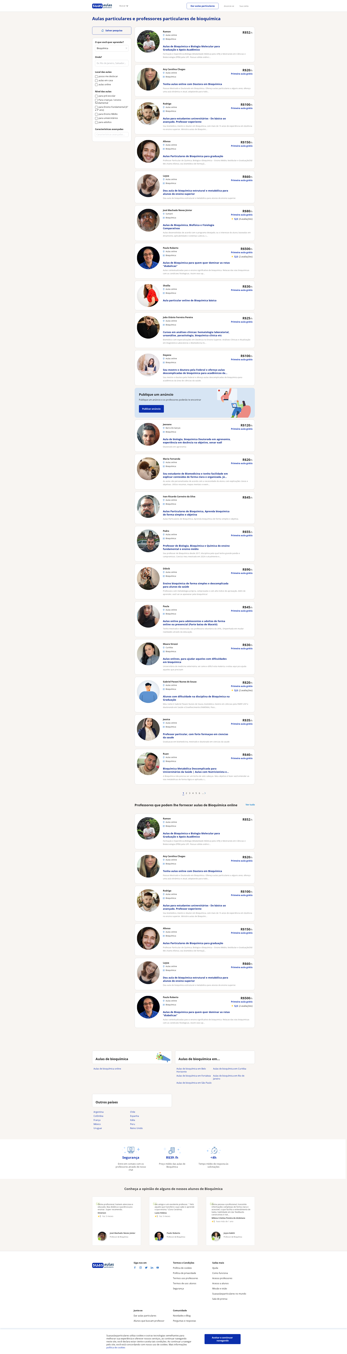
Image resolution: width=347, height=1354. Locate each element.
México (97, 1124)
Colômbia (98, 1115)
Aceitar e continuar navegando (222, 1339)
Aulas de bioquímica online (107, 1068)
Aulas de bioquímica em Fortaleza (193, 1075)
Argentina (99, 1111)
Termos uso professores (185, 1278)
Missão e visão (219, 1288)
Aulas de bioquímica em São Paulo (194, 1082)
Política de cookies (182, 1267)
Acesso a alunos (220, 1283)
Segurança (178, 1288)
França (97, 1120)
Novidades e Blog (182, 1315)
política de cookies (115, 1347)
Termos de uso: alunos (184, 1283)
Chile (132, 1111)
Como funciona (220, 1273)
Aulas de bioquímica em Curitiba (229, 1068)
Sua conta (244, 6)
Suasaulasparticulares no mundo (229, 1293)
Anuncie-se (229, 6)
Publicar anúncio (151, 408)
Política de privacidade (184, 1273)
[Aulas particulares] (102, 9)
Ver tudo (250, 804)
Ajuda (215, 1267)
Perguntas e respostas (184, 1320)
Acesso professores (222, 1278)
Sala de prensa (219, 1298)
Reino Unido (136, 1128)
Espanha (134, 1115)
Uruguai (98, 1128)
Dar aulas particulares (203, 5)
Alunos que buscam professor (149, 1320)
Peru (132, 1124)
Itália (132, 1120)
